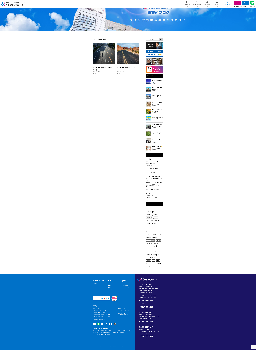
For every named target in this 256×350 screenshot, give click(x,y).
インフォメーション (217, 4)
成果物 (156, 214)
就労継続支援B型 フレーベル (125, 314)
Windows (148, 226)
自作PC (148, 266)
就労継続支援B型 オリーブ (125, 310)
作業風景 (149, 195)
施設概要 (96, 283)
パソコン (148, 263)
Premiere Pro (149, 246)
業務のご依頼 (207, 4)
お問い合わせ (110, 285)
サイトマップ (125, 289)
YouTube (158, 240)
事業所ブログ (110, 289)
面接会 (148, 223)
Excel (154, 223)
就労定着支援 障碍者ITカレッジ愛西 (102, 316)
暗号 (160, 234)
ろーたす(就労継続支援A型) (153, 176)
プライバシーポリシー (127, 287)
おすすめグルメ (155, 220)
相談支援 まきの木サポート (100, 319)
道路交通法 (149, 254)
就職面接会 (156, 251)
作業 (155, 208)
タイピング (149, 217)
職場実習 (155, 234)
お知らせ (149, 165)
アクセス (109, 283)
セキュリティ (154, 231)
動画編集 (148, 237)
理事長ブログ (150, 163)
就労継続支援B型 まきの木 (100, 312)
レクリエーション (151, 197)
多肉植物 (148, 211)
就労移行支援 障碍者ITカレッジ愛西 (102, 314)
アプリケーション (156, 263)
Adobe (156, 217)
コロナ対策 (149, 214)
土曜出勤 (149, 208)
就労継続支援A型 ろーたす (100, 310)
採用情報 (109, 287)
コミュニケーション (150, 240)
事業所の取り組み (197, 4)
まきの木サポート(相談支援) (154, 182)
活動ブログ (227, 4)
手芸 (159, 246)
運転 (154, 254)
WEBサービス (153, 257)
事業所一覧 (187, 4)
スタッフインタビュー (152, 161)
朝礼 (154, 211)
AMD (157, 260)
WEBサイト (149, 243)
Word (148, 231)
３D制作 (149, 159)
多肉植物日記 (156, 243)
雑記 (96, 73)
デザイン (154, 237)
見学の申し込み (126, 283)
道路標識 (148, 260)
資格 (159, 254)
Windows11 (149, 251)
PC (153, 260)
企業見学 (155, 226)
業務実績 (149, 193)
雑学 (148, 220)
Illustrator (148, 234)
